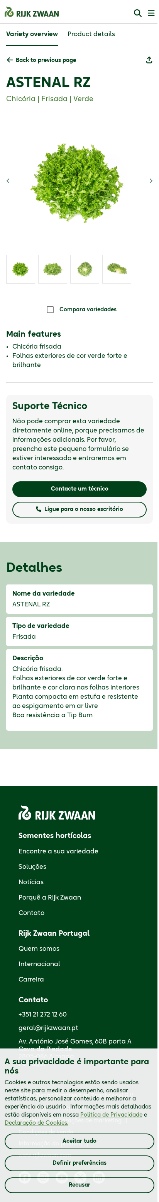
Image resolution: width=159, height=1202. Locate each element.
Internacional (39, 964)
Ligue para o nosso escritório (83, 509)
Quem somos (39, 949)
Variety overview (32, 34)
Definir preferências (79, 1163)
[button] (41, 60)
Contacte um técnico (79, 489)
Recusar (79, 1185)
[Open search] (138, 13)
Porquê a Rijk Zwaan (50, 898)
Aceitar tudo (79, 1141)
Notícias (31, 882)
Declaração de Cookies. (36, 1123)
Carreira (31, 980)
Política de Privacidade (111, 1115)
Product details (91, 34)
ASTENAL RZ (48, 83)
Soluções (32, 867)
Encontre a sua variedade (58, 851)
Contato (31, 913)
